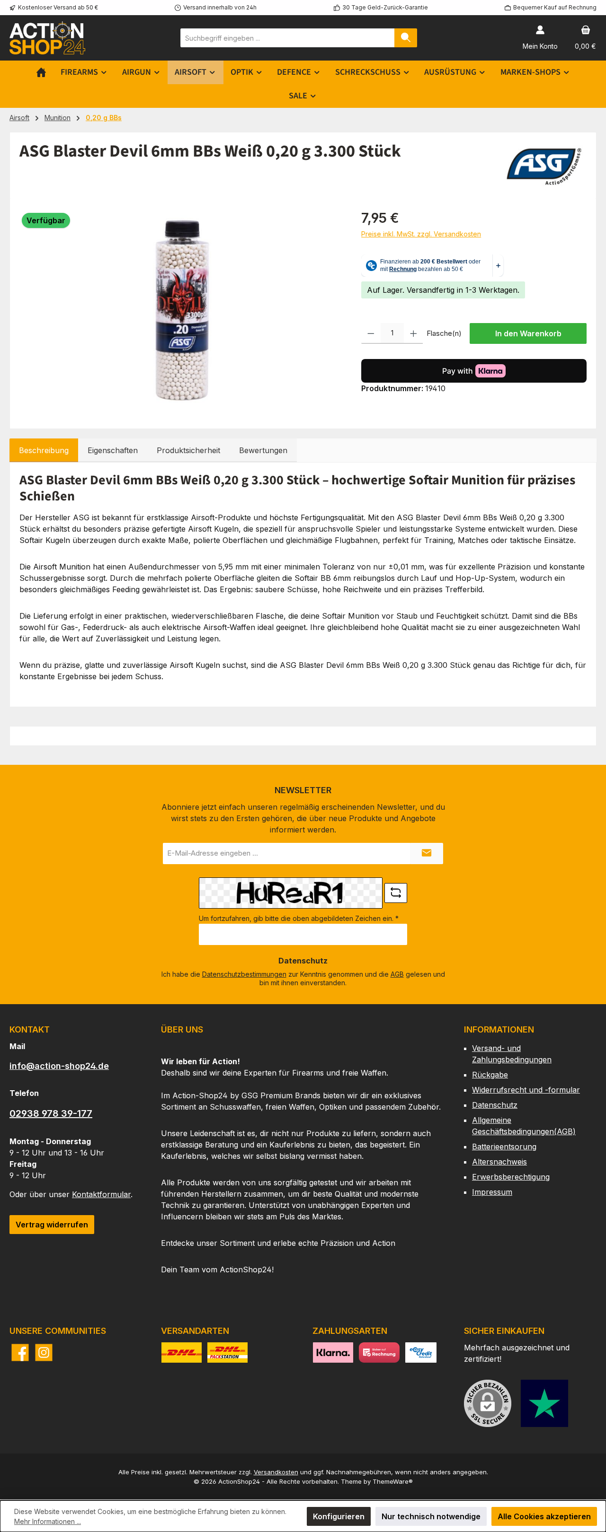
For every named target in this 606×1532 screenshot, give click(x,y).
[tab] (43, 450)
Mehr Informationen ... (47, 1521)
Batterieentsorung (504, 1146)
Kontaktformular (101, 1194)
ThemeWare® (393, 1481)
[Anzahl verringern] (371, 333)
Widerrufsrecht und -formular (526, 1089)
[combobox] (287, 37)
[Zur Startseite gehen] (47, 37)
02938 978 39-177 (50, 1113)
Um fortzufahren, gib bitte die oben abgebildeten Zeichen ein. (299, 918)
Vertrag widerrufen (52, 1224)
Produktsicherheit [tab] (188, 450)
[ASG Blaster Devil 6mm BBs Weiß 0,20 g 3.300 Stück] (180, 310)
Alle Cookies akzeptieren (544, 1516)
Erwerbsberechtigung (511, 1177)
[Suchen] (405, 37)
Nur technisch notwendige (431, 1516)
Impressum (492, 1192)
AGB (397, 974)
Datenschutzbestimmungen (244, 974)
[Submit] (426, 853)
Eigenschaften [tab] (113, 450)
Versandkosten (276, 1472)
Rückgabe (490, 1074)
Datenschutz (494, 1105)
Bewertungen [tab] (263, 450)
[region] (181, 309)
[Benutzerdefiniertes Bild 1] (544, 1403)
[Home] (41, 72)
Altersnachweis (499, 1161)
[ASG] (544, 165)
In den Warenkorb (528, 333)
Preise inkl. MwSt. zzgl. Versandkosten (421, 234)
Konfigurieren (339, 1516)
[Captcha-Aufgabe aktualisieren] (395, 893)
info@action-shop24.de (59, 1066)
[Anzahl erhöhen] (413, 333)
